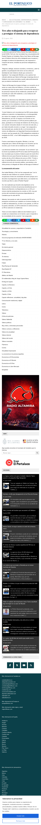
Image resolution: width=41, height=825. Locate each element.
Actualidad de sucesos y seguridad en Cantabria (16, 228)
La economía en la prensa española (13, 354)
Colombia (4, 777)
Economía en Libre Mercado (10, 366)
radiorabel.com (6, 695)
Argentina (4, 771)
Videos (4, 313)
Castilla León (5, 734)
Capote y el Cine (7, 288)
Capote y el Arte (7, 291)
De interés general (7, 247)
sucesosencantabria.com (9, 691)
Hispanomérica (6, 250)
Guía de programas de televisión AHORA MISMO (16, 237)
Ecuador (4, 783)
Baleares (4, 726)
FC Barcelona (6, 272)
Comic (4, 307)
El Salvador (5, 785)
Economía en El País (8, 363)
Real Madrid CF (6, 269)
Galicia (4, 740)
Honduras (4, 789)
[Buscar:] (20, 14)
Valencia (4, 752)
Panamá (4, 794)
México (4, 790)
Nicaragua (4, 792)
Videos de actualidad (8, 332)
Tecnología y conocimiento (10, 231)
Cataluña (4, 736)
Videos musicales (7, 341)
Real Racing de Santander (10, 266)
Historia (4, 234)
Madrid (4, 742)
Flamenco (5, 344)
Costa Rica (5, 779)
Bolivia (4, 773)
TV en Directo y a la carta (9, 241)
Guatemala (5, 787)
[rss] (31, 665)
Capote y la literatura (8, 285)
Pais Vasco (5, 748)
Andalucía (4, 720)
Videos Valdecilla (7, 319)
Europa (4, 253)
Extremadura (5, 738)
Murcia (4, 744)
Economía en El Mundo (9, 360)
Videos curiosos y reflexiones (10, 329)
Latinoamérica (17, 767)
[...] (16, 489)
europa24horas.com (7, 703)
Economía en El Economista (10, 357)
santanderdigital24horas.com (10, 684)
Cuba (3, 781)
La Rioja (4, 750)
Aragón (4, 722)
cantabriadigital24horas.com (9, 686)
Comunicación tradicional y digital (12, 300)
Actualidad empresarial (9, 351)
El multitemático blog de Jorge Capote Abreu (15, 278)
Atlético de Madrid (7, 275)
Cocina (4, 347)
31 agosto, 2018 (8, 38)
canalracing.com (6, 690)
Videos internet (6, 335)
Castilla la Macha (6, 732)
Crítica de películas (7, 316)
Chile (3, 775)
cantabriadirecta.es (7, 680)
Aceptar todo (20, 816)
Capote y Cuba (6, 294)
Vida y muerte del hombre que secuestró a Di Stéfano (19, 510)
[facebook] (10, 665)
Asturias (4, 724)
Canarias (4, 728)
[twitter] (17, 665)
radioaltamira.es (6, 697)
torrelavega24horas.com (8, 688)
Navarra (4, 746)
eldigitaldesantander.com (9, 682)
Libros (4, 303)
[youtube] (24, 665)
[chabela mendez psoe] (20, 45)
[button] (38, 9)
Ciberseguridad (6, 259)
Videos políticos (6, 322)
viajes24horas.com (7, 709)
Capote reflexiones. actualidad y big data (14, 297)
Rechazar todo (20, 821)
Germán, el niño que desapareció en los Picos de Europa (20, 494)
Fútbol (4, 263)
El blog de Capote (7, 281)
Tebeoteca (5, 310)
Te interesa (5, 256)
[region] (20, 810)
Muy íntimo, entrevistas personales (12, 325)
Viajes (4, 244)
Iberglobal (5, 369)
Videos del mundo (7, 338)
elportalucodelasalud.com (9, 693)
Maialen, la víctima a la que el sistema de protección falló (20, 583)
